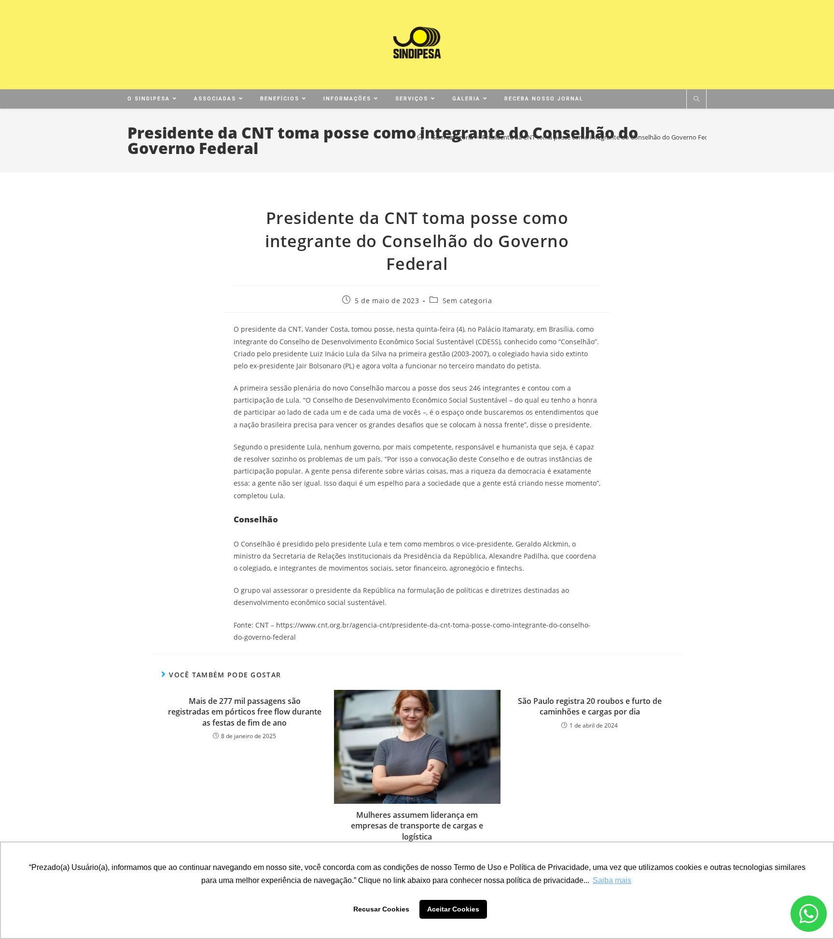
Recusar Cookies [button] (381, 909)
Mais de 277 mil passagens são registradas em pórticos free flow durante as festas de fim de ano (244, 712)
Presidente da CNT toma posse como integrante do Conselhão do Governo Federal (600, 137)
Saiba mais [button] (612, 880)
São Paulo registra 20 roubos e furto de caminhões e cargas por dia (590, 706)
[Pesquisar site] (696, 99)
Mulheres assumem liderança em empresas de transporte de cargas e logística (417, 826)
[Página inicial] (420, 137)
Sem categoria (467, 300)
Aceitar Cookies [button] (453, 909)
